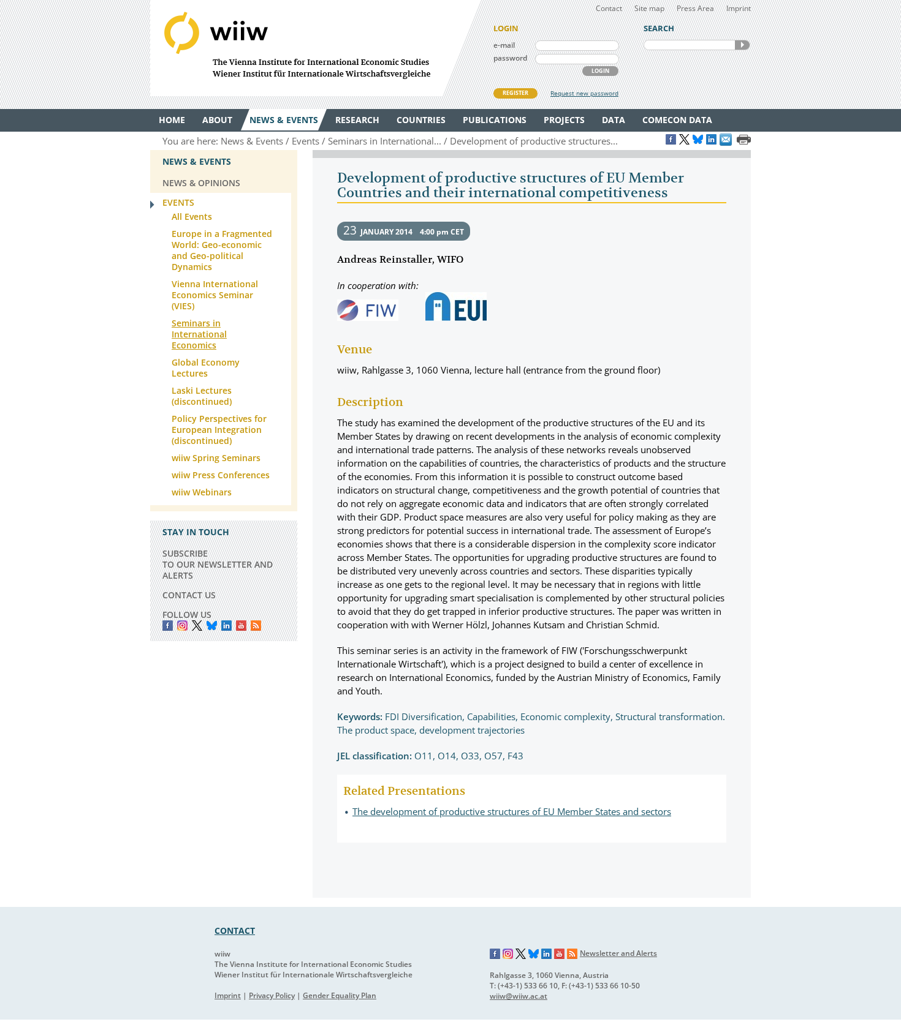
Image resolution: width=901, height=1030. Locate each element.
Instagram (508, 954)
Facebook (167, 625)
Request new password (584, 93)
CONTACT (235, 930)
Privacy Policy (272, 995)
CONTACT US (189, 595)
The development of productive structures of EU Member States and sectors (511, 811)
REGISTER (515, 93)
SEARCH (742, 45)
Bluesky (212, 625)
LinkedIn (226, 625)
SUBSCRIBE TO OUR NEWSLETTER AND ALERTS (217, 564)
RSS (256, 625)
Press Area (695, 8)
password (510, 58)
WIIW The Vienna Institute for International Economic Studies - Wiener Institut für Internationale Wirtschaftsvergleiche (315, 48)
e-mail (504, 45)
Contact (609, 8)
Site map (649, 8)
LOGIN (600, 71)
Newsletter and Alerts (618, 953)
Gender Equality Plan (339, 995)
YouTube (241, 625)
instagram (182, 625)
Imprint (738, 8)
